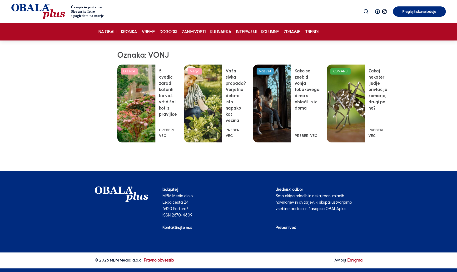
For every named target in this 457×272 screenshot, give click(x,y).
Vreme (148, 32)
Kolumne (270, 32)
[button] (377, 12)
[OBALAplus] (57, 11)
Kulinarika (220, 32)
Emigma (355, 260)
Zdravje (292, 32)
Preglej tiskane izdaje (419, 12)
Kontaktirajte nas (177, 228)
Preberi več (286, 228)
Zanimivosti (194, 32)
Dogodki (168, 32)
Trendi (311, 32)
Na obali (107, 32)
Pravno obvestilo (159, 260)
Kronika (129, 32)
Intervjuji (246, 32)
